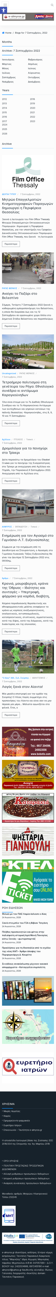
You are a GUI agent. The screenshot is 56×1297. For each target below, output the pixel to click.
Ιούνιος (32, 68)
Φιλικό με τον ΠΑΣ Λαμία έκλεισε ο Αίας (24, 914)
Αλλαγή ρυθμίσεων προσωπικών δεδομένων (26, 1173)
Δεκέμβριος (34, 81)
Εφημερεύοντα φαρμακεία (17, 1120)
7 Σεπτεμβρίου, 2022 (30, 194)
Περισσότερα (11, 244)
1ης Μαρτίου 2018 (41, 1143)
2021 (32, 112)
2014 (4, 108)
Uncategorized (9, 373)
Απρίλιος (33, 64)
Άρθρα (5, 578)
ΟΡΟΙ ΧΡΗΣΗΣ (11, 1161)
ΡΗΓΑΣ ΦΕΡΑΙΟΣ (9, 288)
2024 (4, 124)
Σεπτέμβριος (9, 77)
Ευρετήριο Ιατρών (12, 1125)
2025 (4, 129)
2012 (4, 99)
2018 (32, 99)
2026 (4, 133)
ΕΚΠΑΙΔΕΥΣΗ (21, 527)
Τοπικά (29, 439)
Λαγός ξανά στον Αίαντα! (22, 687)
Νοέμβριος (8, 81)
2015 (4, 112)
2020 (32, 108)
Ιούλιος (6, 73)
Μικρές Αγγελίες (12, 1111)
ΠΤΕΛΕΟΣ (18, 439)
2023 (32, 121)
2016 (4, 116)
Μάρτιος (6, 64)
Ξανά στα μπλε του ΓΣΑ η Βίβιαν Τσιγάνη (25, 923)
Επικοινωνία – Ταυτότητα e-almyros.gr (23, 1130)
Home (8, 32)
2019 (32, 103)
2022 (32, 116)
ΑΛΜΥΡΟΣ (7, 527)
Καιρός (7, 1116)
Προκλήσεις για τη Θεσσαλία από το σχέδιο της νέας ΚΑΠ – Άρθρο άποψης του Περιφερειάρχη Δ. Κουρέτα (26, 951)
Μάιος (5, 68)
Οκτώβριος (34, 77)
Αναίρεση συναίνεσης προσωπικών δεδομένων (27, 1183)
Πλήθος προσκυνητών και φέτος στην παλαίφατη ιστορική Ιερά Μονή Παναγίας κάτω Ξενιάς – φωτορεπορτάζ (25, 935)
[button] (3, 10)
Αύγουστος (34, 73)
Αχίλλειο (6, 439)
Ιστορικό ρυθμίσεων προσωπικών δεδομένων (26, 1178)
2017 (4, 121)
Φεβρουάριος (35, 59)
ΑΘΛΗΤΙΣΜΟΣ (38, 678)
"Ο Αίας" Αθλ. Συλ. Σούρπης (15, 678)
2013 (4, 103)
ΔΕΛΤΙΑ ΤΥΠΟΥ (9, 194)
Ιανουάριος (8, 59)
